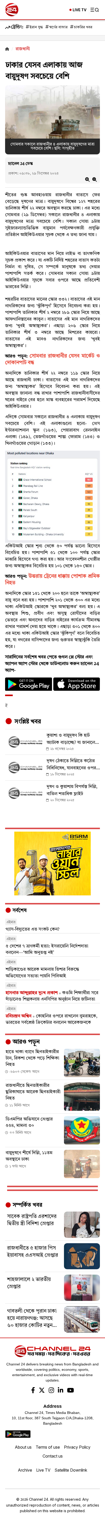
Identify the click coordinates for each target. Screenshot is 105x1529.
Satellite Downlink (71, 1470)
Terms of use (48, 1447)
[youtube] (70, 1391)
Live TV (43, 1470)
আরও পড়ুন (25, 1042)
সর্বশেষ (19, 910)
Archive (25, 1470)
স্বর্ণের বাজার (58, 27)
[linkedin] (60, 1391)
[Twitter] (42, 1391)
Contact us (53, 1456)
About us (23, 1447)
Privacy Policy (77, 1447)
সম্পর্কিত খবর (26, 1205)
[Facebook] (33, 1391)
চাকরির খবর (83, 27)
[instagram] (51, 1391)
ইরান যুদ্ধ (36, 27)
